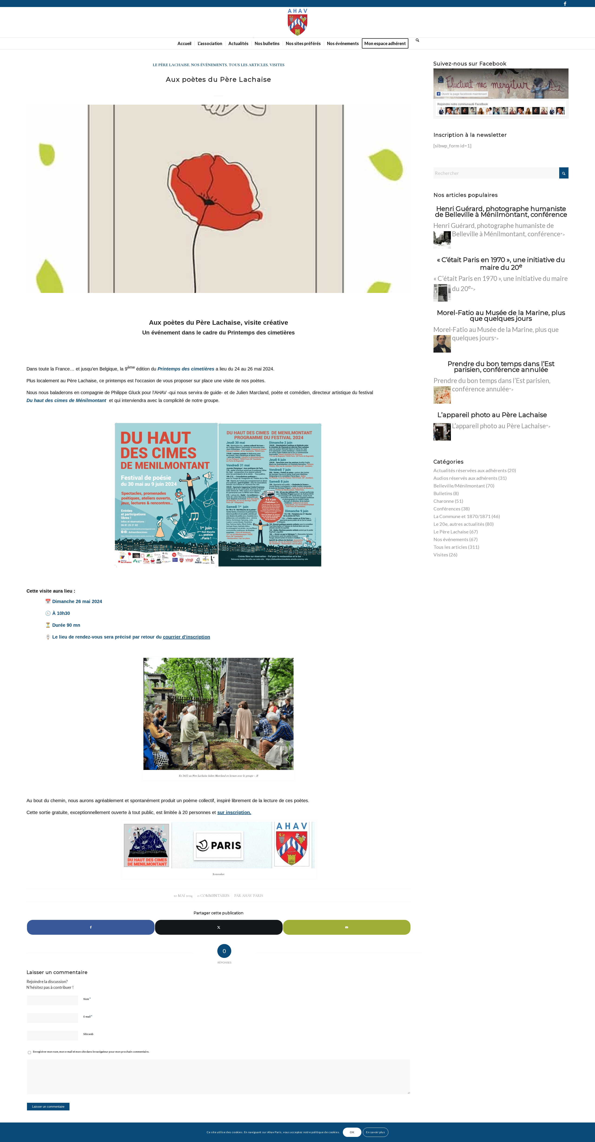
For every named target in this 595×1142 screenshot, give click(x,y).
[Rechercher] (416, 40)
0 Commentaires (213, 895)
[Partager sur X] (219, 927)
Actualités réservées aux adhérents (470, 470)
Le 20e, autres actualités (458, 524)
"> (501, 426)
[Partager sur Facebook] (91, 927)
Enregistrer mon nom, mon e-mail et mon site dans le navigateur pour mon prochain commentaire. (91, 1051)
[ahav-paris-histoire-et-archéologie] (297, 22)
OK (352, 1132)
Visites (277, 64)
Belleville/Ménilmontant (459, 485)
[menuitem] (185, 43)
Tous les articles (248, 64)
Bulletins (442, 493)
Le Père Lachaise (171, 64)
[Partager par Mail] (347, 927)
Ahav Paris (252, 895)
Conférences (446, 508)
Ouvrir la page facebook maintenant (464, 94)
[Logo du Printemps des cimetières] (218, 199)
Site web (88, 1033)
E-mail (87, 1016)
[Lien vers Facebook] (565, 3)
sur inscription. (234, 812)
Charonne (443, 501)
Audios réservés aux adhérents (465, 478)
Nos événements (209, 64)
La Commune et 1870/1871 (462, 516)
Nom (87, 999)
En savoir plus (375, 1132)
